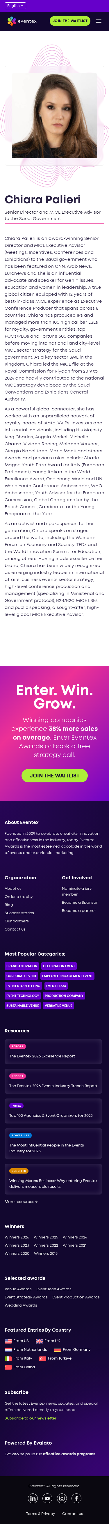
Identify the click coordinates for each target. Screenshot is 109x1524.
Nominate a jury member (77, 891)
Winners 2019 (46, 1253)
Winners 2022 (46, 1245)
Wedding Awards (21, 1305)
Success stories (19, 913)
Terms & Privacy (40, 1514)
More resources (21, 1202)
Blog (9, 905)
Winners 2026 (17, 1237)
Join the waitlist (70, 21)
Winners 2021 (74, 1245)
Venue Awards (18, 1289)
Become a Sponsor (80, 902)
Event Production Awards (76, 1297)
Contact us (15, 929)
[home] (21, 21)
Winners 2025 (46, 1237)
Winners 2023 (17, 1245)
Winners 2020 (17, 1253)
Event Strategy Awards (26, 1297)
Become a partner (79, 910)
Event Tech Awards (54, 1289)
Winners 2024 (75, 1237)
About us (13, 888)
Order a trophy (19, 897)
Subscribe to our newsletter (30, 1418)
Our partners (17, 921)
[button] (98, 21)
